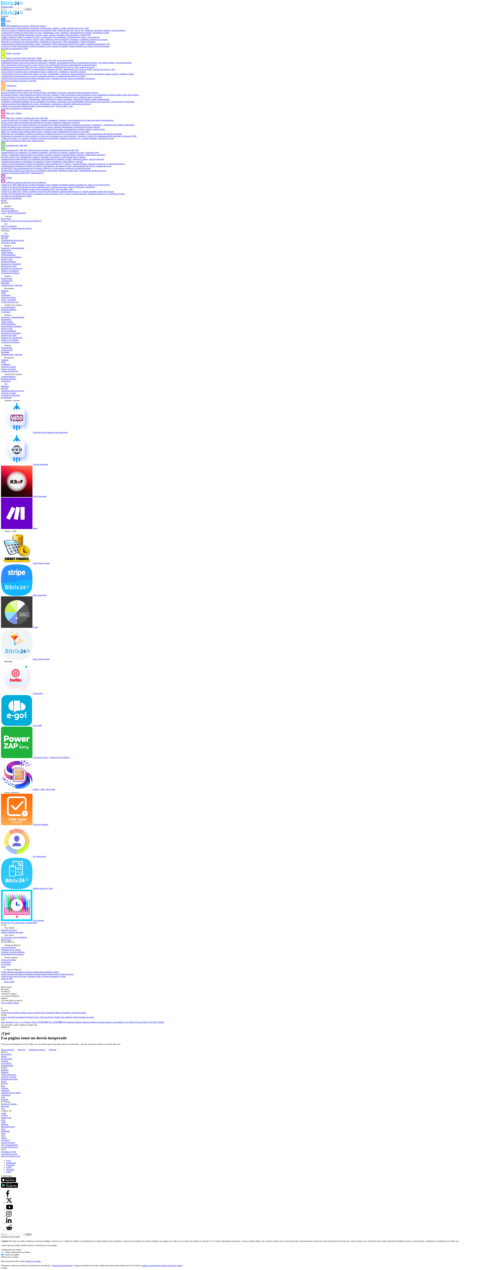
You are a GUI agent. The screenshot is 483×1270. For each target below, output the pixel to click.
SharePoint (5, 1131)
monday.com (6, 1118)
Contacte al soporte (8, 1077)
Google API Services (9, 1147)
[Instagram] (9, 1216)
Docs (3, 1109)
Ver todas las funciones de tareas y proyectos (18, 81)
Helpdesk (5, 1070)
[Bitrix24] (12, 4)
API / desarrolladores (9, 1145)
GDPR (9, 1167)
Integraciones (6, 397)
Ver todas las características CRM (14, 48)
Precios (4, 200)
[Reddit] (9, 1230)
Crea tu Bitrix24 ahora (10, 1003)
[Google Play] (9, 1187)
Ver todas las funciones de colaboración (16, 108)
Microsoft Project (8, 1127)
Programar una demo (9, 1079)
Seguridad (10, 1169)
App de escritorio (8, 1142)
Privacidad (10, 1165)
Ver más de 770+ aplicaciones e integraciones (19, 923)
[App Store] (8, 1182)
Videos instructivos (8, 1075)
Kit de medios (6, 1059)
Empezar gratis (7, 7)
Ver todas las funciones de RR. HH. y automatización (22, 173)
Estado (3, 1081)
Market (4, 1138)
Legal (8, 1160)
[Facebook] (7, 1196)
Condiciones (11, 1163)
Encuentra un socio (8, 1152)
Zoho (3, 1120)
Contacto (4, 1061)
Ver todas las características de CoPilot (16, 196)
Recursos (4, 1099)
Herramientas (6, 1054)
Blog (3, 1086)
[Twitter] (9, 1203)
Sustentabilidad (7, 1065)
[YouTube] (9, 1209)
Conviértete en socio (9, 1154)
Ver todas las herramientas (11, 198)
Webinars (4, 1072)
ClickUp (4, 1115)
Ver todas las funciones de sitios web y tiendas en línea (22, 141)
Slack (3, 1129)
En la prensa (6, 1063)
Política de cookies (33, 1261)
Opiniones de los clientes (11, 1093)
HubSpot (4, 1124)
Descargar (5, 1106)
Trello (3, 1122)
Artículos (4, 1088)
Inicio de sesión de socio (10, 1156)
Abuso (8, 1172)
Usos (3, 1097)
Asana (3, 1113)
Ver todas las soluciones (10, 395)
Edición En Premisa (9, 1104)
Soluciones (5, 1090)
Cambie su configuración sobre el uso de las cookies (162, 1265)
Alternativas (6, 1095)
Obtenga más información (62, 1265)
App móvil (5, 1140)
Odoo (3, 1133)
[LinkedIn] (9, 1223)
